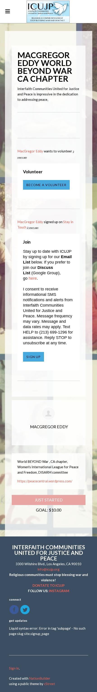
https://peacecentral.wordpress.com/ (44, 481)
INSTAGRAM (59, 591)
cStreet (49, 684)
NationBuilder (39, 678)
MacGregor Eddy (30, 151)
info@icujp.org (48, 569)
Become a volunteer (46, 185)
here (33, 278)
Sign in (14, 668)
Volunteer (33, 171)
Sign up (33, 357)
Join (26, 241)
